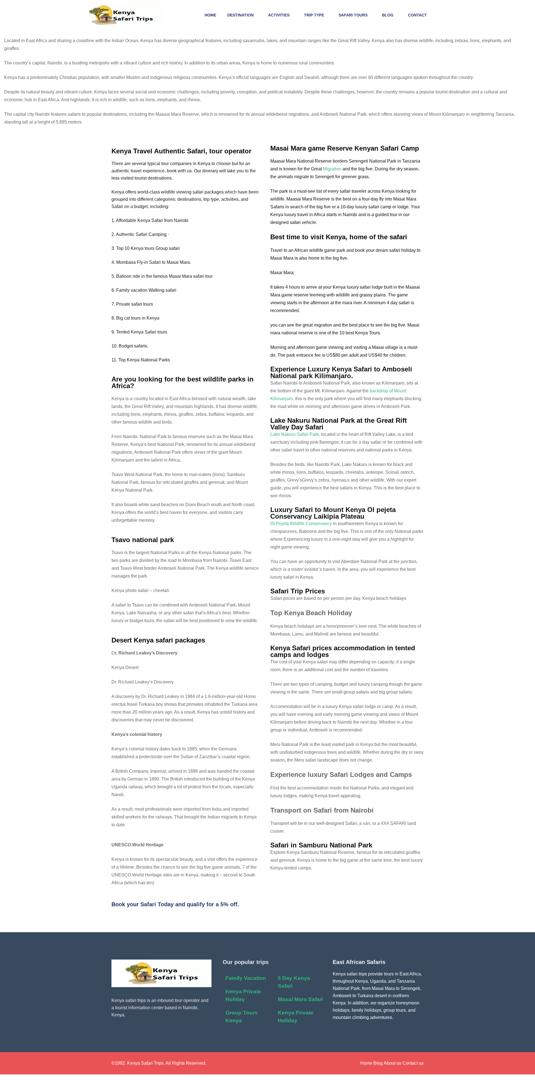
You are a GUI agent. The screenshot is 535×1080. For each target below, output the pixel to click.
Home (210, 15)
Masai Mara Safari (300, 999)
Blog (387, 15)
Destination (240, 15)
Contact (417, 15)
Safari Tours (353, 15)
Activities (279, 15)
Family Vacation (245, 978)
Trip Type (314, 15)
